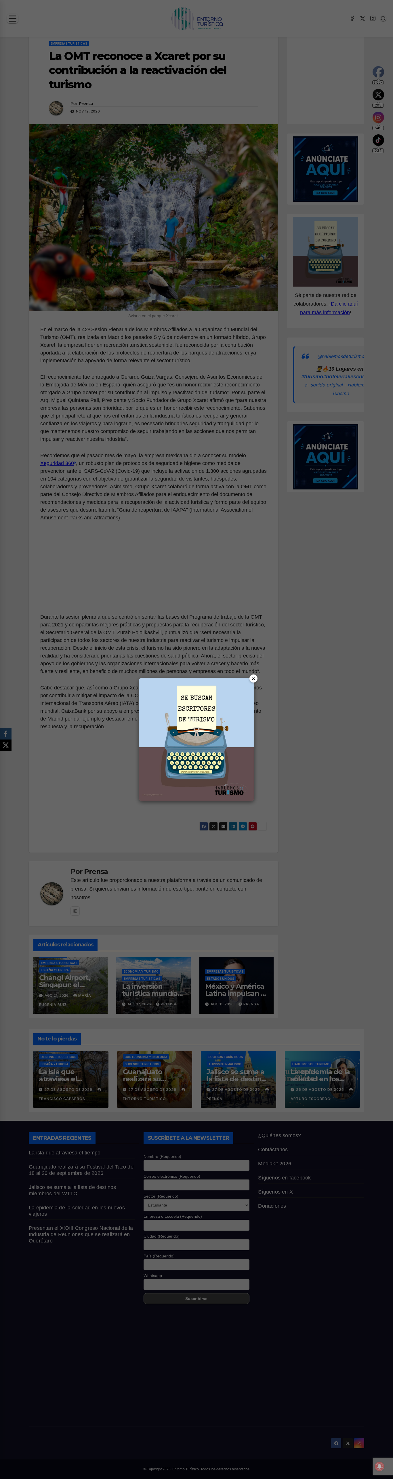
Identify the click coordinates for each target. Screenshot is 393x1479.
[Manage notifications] (379, 1466)
